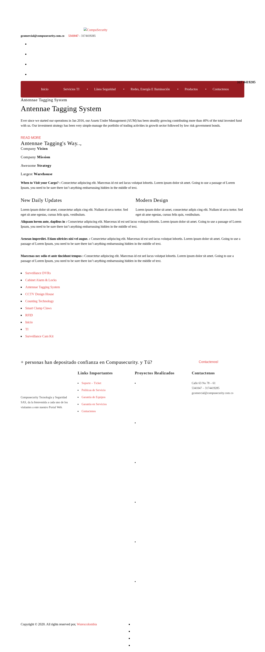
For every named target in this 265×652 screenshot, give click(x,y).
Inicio (29, 322)
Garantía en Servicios (94, 404)
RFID (29, 315)
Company (34, 148)
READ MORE (31, 137)
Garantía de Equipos (93, 397)
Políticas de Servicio (94, 390)
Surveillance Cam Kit (39, 336)
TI (26, 329)
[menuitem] (47, 89)
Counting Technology (39, 301)
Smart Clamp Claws (38, 308)
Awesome (36, 165)
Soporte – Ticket (91, 383)
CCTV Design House (39, 294)
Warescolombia (87, 624)
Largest (37, 174)
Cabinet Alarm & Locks (41, 280)
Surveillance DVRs (38, 273)
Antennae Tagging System (42, 287)
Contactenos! (208, 362)
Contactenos (89, 411)
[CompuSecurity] (64, 30)
